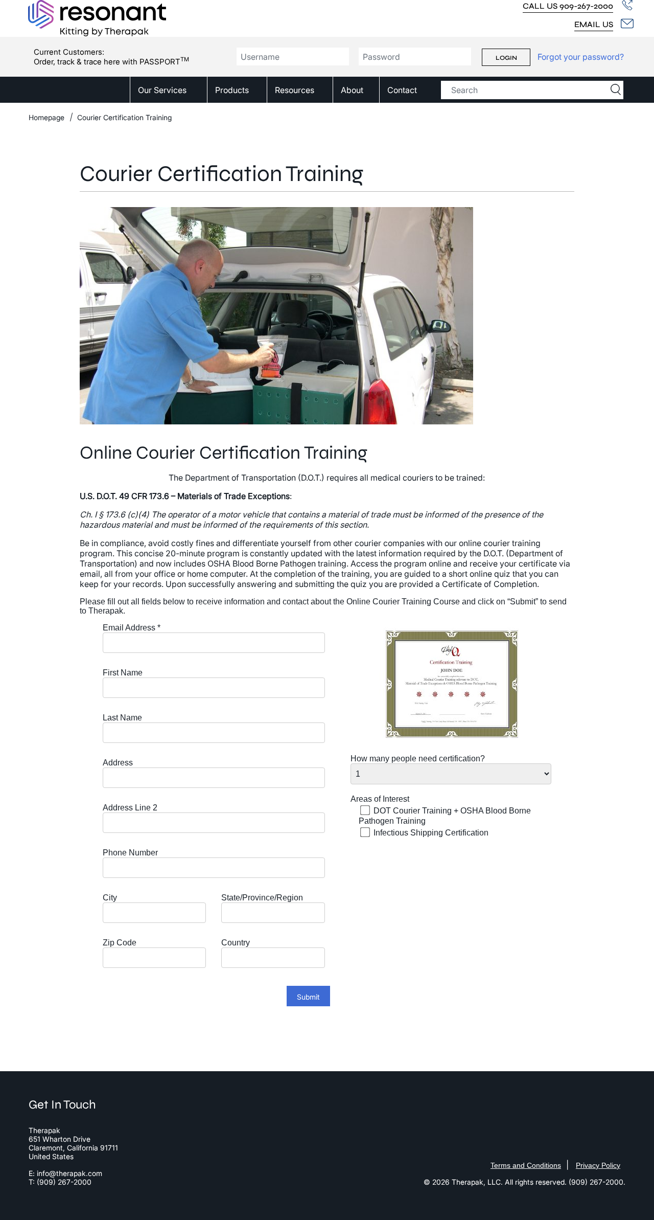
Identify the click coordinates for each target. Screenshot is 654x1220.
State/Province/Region (262, 897)
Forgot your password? (581, 57)
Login (506, 57)
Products (232, 90)
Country (235, 942)
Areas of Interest (380, 799)
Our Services (162, 90)
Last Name (122, 717)
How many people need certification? (418, 758)
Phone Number (130, 852)
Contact (402, 90)
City (110, 897)
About (352, 90)
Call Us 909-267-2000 (568, 6)
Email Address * (131, 627)
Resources (294, 90)
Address (118, 762)
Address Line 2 (130, 807)
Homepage (46, 117)
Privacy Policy (598, 1165)
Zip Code (119, 942)
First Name (123, 672)
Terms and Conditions (526, 1165)
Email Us (593, 24)
